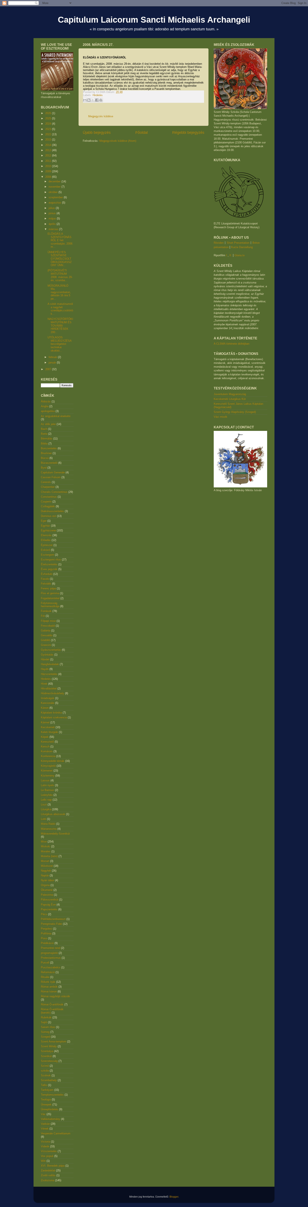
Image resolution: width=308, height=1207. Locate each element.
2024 (48, 123)
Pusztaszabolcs (50, 967)
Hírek (44, 683)
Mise (44, 841)
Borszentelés (49, 448)
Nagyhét (46, 870)
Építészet (47, 545)
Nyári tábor (47, 880)
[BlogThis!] (89, 100)
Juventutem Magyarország (230, 394)
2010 (48, 166)
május (53, 218)
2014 (48, 145)
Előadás (46, 540)
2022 (48, 134)
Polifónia (46, 933)
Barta (44, 433)
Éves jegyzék (49, 569)
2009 (48, 171)
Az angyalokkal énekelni (55, 416)
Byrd (44, 467)
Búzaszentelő (49, 462)
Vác (43, 1114)
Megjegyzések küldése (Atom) (117, 140)
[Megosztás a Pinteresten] (101, 100)
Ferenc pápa (48, 588)
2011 (48, 160)
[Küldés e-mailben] (85, 100)
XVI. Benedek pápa (53, 1165)
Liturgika (46, 809)
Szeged (45, 1036)
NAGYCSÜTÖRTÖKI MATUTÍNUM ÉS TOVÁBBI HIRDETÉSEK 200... (60, 325)
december (55, 181)
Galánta (45, 630)
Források (46, 611)
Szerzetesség (49, 1061)
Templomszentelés (52, 1094)
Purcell (45, 962)
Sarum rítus (48, 1027)
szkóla (45, 1070)
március (54, 229)
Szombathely (49, 1080)
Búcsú (45, 458)
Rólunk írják (48, 981)
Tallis (44, 1085)
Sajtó (44, 1022)
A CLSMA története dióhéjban (231, 343)
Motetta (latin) (49, 856)
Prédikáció (47, 943)
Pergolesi (46, 928)
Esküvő (45, 549)
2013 (48, 150)
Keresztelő (47, 741)
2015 (48, 139)
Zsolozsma (47, 1180)
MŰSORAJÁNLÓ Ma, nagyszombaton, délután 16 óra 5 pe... (59, 292)
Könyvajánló (48, 765)
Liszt (44, 804)
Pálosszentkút (49, 899)
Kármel (45, 722)
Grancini (46, 645)
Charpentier (48, 486)
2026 (48, 113)
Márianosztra (49, 828)
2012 (48, 155)
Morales (45, 851)
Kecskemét (48, 727)
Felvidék (46, 583)
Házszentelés (49, 674)
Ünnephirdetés (49, 1109)
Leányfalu (47, 794)
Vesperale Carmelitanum (55, 1133)
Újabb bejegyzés (97, 132)
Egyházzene (48, 530)
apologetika (48, 411)
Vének (45, 1128)
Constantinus (49, 496)
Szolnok (46, 1075)
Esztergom (47, 554)
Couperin (46, 501)
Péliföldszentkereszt (53, 919)
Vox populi (47, 1156)
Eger (44, 520)
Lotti (43, 819)
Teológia (46, 1099)
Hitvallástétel (49, 688)
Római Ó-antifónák (52, 1004)
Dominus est (48, 516)
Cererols (46, 482)
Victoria (45, 1141)
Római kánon (49, 991)
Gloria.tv (239, 255)
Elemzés (46, 535)
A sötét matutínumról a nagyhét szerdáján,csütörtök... (60, 308)
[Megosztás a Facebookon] (97, 100)
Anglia (44, 406)
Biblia (44, 443)
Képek (45, 736)
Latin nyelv (47, 785)
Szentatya (47, 1051)
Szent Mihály (49, 1046)
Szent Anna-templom (53, 1041)
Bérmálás (46, 438)
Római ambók (49, 986)
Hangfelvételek (50, 664)
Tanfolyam (47, 1089)
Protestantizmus (51, 957)
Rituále (45, 977)
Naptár (45, 875)
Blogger (174, 1196)
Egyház (45, 525)
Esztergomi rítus (51, 559)
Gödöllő (45, 640)
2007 (48, 369)
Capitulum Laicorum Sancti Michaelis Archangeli (154, 19)
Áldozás (46, 401)
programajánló (49, 953)
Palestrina (47, 894)
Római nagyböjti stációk (55, 996)
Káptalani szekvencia (54, 717)
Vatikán (45, 1123)
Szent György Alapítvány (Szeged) (235, 411)
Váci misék (220, 416)
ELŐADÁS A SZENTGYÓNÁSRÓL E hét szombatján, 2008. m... (60, 240)
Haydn (45, 669)
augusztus (55, 202)
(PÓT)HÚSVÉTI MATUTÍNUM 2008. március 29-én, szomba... (60, 275)
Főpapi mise (48, 620)
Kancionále (47, 703)
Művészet (47, 865)
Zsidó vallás (48, 1175)
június (53, 213)
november (55, 186)
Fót (43, 615)
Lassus (45, 780)
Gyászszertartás (51, 649)
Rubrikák (46, 1017)
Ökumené (47, 889)
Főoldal (141, 132)
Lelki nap (46, 799)
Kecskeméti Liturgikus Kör (230, 399)
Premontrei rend (50, 947)
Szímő (45, 1065)
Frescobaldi (48, 625)
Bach (44, 428)
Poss (44, 938)
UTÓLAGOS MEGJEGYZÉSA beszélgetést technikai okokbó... (59, 344)
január (53, 362)
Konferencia (48, 756)
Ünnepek (46, 1104)
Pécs (44, 914)
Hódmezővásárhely (52, 693)
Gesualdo (46, 635)
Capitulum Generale (53, 472)
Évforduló (46, 574)
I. (227, 255)
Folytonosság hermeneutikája (50, 605)
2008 (48, 176)
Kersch (45, 746)
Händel (45, 659)
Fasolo (45, 578)
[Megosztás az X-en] (93, 100)
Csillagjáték (48, 506)
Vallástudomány (50, 1119)
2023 (48, 129)
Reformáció (48, 972)
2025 (48, 118)
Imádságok (47, 698)
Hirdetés (98, 95)
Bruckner (46, 453)
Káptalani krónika (51, 712)
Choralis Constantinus (54, 491)
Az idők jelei (48, 424)
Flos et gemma (50, 593)
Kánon (45, 707)
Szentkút (46, 1056)
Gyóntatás (47, 654)
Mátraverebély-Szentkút (55, 833)
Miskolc (45, 846)
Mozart (45, 861)
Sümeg (45, 1031)
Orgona (45, 885)
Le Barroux (47, 790)
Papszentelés (49, 909)
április (53, 223)
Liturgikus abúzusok (53, 814)
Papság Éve (48, 904)
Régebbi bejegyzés (188, 132)
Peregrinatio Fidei (51, 923)
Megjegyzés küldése (100, 116)
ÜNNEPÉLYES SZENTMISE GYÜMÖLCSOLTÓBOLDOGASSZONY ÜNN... (60, 259)
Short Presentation (238, 242)
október (53, 192)
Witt (43, 1160)
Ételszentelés (49, 564)
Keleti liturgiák (49, 732)
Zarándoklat (48, 1170)
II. (230, 255)
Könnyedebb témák (52, 761)
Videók (45, 1146)
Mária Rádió (48, 823)
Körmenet (47, 770)
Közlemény (47, 775)
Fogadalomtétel (50, 598)
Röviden (219, 242)
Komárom (47, 751)
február (53, 357)
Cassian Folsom (51, 477)
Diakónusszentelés (52, 511)
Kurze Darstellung (242, 247)
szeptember (56, 197)
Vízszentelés (49, 1151)
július (52, 208)
